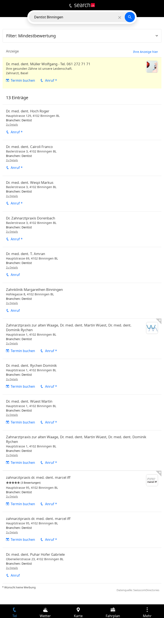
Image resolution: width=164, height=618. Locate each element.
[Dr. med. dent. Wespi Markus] (82, 193)
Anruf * (51, 80)
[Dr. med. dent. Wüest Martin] (82, 412)
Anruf (15, 274)
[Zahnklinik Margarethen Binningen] (82, 300)
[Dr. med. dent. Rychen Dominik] (82, 376)
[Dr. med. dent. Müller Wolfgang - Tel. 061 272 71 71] (82, 72)
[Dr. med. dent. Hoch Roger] (82, 122)
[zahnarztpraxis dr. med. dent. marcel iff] (82, 491)
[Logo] (84, 5)
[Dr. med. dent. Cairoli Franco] (82, 158)
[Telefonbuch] (70, 6)
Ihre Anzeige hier (145, 52)
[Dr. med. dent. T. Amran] (82, 265)
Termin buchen (23, 80)
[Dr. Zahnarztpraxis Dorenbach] (82, 229)
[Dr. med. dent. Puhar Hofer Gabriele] (82, 565)
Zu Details (12, 124)
